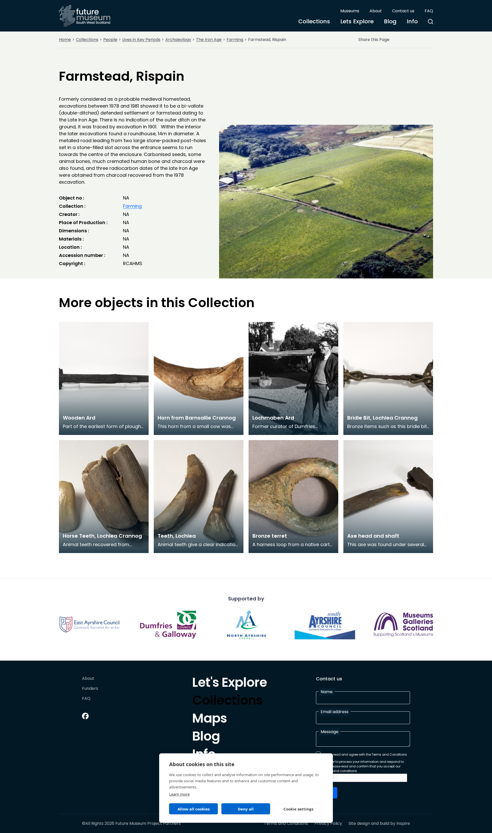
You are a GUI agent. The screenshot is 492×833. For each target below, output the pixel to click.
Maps (209, 719)
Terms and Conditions (286, 823)
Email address (334, 712)
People (110, 40)
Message (330, 732)
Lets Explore (357, 21)
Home (65, 40)
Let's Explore (229, 683)
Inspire (403, 823)
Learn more (179, 794)
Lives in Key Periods (141, 40)
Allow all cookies (194, 808)
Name (327, 692)
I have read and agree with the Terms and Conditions (365, 754)
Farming (235, 40)
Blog (390, 21)
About (376, 11)
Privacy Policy (328, 823)
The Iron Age (209, 40)
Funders (90, 688)
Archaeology (178, 40)
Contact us (403, 11)
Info (412, 21)
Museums (349, 11)
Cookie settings (298, 808)
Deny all (246, 808)
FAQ (429, 11)
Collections (314, 21)
